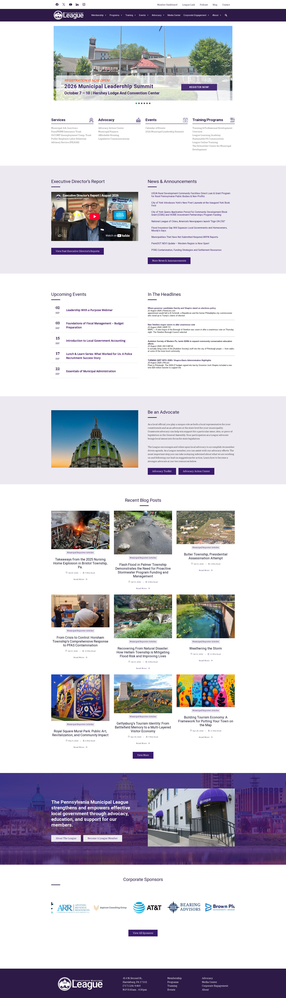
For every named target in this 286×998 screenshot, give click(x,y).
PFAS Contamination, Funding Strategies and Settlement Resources (186, 250)
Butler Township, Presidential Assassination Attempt (205, 556)
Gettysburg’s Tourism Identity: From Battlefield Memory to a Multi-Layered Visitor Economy (143, 727)
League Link (188, 4)
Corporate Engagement (195, 15)
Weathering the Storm (205, 648)
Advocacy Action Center (111, 128)
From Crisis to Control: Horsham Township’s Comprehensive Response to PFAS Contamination (80, 641)
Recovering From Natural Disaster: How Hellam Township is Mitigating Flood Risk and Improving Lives (143, 652)
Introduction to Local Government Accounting (95, 340)
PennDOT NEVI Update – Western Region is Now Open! (180, 243)
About (215, 15)
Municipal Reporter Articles (80, 552)
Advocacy (156, 15)
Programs (114, 15)
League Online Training (205, 142)
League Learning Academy (206, 135)
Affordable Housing (108, 135)
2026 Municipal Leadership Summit (164, 131)
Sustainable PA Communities (208, 138)
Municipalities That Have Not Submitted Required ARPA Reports (184, 237)
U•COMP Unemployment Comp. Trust (71, 135)
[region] (143, 65)
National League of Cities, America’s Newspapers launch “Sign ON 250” (188, 221)
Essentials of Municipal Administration (91, 371)
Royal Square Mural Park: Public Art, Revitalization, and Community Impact (80, 733)
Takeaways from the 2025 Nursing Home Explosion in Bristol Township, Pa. (80, 563)
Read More (79, 579)
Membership (97, 15)
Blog (215, 4)
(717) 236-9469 (132, 985)
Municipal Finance (108, 131)
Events (142, 15)
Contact (226, 4)
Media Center (174, 15)
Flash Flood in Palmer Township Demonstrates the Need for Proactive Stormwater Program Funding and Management (143, 570)
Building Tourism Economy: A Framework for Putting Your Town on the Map (205, 721)
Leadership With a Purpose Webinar (89, 310)
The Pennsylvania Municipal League (68, 15)
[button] (226, 15)
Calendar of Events (155, 128)
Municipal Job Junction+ (64, 128)
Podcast (204, 4)
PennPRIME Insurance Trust (66, 131)
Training (129, 15)
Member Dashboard (167, 4)
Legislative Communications (113, 138)
